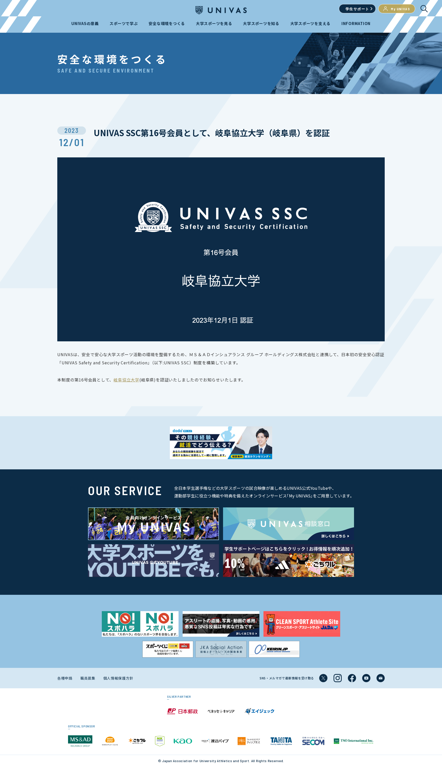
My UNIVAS (400, 9)
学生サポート (357, 9)
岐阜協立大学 (126, 380)
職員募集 (87, 678)
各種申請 (64, 678)
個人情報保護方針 (118, 678)
